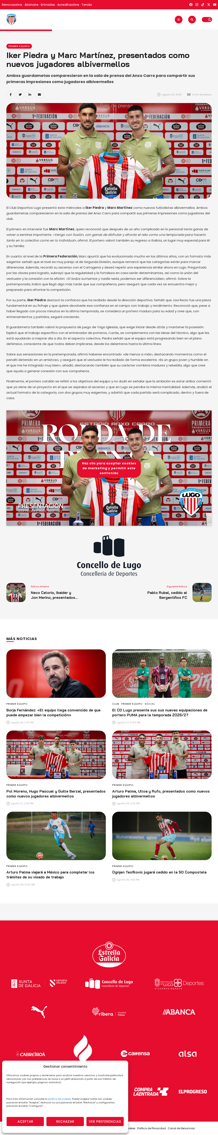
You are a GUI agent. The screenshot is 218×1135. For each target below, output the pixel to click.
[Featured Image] (56, 673)
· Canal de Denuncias (181, 1128)
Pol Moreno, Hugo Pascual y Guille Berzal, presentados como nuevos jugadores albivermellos (56, 793)
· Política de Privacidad (151, 1128)
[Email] (39, 94)
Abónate (31, 4)
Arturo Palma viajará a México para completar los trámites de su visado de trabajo (50, 874)
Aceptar (25, 1121)
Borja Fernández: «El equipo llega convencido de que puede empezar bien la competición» (53, 712)
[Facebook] (10, 94)
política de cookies (59, 1099)
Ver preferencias (105, 1121)
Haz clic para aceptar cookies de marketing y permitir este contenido (109, 468)
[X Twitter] (20, 94)
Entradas (48, 4)
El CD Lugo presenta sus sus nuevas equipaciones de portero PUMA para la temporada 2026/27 (159, 712)
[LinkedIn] (30, 94)
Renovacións (12, 4)
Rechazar (65, 1121)
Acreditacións (68, 4)
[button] (178, 19)
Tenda (87, 4)
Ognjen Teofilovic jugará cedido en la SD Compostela (159, 872)
